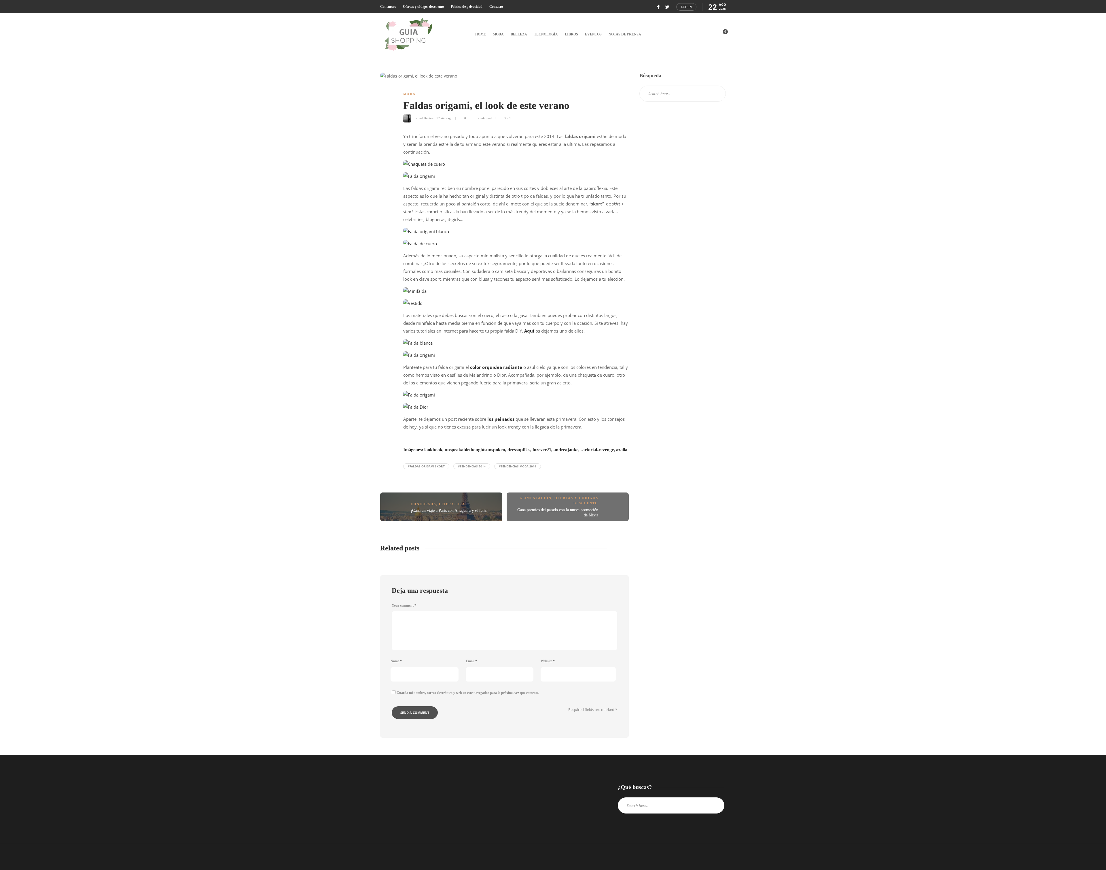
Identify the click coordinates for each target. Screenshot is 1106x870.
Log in (686, 7)
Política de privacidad (466, 7)
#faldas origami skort (426, 466)
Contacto (496, 7)
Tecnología (546, 34)
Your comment (404, 605)
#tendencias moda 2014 (517, 466)
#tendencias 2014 (472, 466)
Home (480, 34)
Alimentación (536, 498)
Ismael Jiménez (424, 118)
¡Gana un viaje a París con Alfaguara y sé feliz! (449, 510)
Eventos (593, 34)
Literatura (452, 504)
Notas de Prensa (625, 34)
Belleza (519, 34)
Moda (498, 34)
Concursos (388, 7)
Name (396, 661)
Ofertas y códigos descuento (423, 7)
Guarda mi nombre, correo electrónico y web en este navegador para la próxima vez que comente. (468, 693)
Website (548, 661)
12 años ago (444, 118)
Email (471, 661)
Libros (571, 34)
